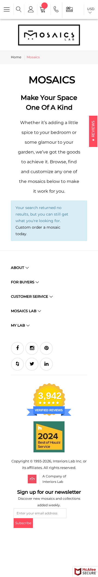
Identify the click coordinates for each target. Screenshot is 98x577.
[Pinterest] (46, 348)
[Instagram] (31, 348)
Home (16, 57)
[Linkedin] (46, 364)
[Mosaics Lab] (49, 34)
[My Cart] (43, 10)
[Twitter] (31, 364)
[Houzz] (17, 364)
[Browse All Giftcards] (69, 9)
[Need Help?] (56, 10)
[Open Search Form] (19, 9)
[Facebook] (17, 348)
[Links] (30, 9)
